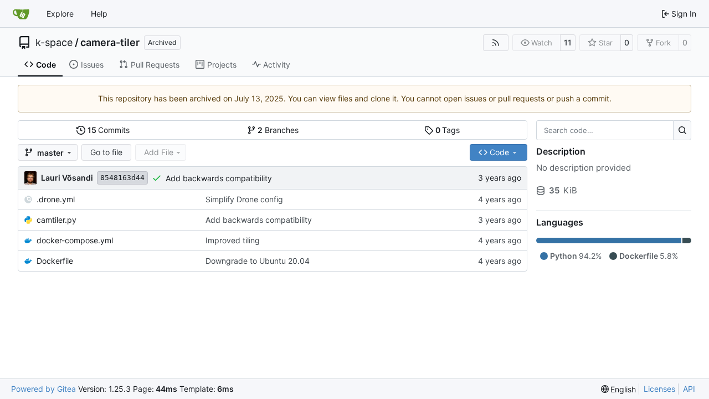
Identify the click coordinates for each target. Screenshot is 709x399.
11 (568, 42)
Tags (447, 130)
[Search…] (682, 130)
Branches (278, 130)
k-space (54, 42)
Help (99, 13)
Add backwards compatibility (219, 178)
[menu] (618, 389)
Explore (60, 13)
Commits (109, 130)
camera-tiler (110, 42)
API (689, 388)
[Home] (21, 14)
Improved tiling (232, 240)
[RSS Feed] (495, 42)
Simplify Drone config (244, 199)
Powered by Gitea (43, 388)
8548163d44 (122, 177)
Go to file (106, 152)
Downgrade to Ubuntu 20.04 (257, 260)
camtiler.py (56, 219)
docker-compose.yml (75, 240)
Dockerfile (55, 260)
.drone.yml (56, 199)
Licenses (659, 388)
